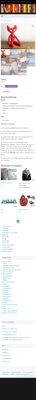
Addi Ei (5, 284)
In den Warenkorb (11, 86)
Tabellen (5, 280)
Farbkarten (6, 292)
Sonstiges (4, 302)
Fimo (4, 306)
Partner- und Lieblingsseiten (10, 311)
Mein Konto (3, 1)
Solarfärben (6, 298)
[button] (32, 25)
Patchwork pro (7, 294)
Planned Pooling (7, 274)
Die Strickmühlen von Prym (9, 334)
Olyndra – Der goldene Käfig (9, 329)
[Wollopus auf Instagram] (18, 221)
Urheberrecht (6, 309)
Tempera (26, 376)
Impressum (23, 1)
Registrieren (5, 349)
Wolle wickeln (6, 278)
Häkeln (5, 20)
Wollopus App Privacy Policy (9, 313)
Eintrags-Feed (5, 355)
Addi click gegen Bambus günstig (12, 270)
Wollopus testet (6, 261)
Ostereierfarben (7, 296)
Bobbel (5, 263)
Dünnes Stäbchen (7, 276)
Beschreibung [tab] (6, 91)
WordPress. (31, 376)
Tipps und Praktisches (8, 272)
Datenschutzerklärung (11, 1)
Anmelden (5, 352)
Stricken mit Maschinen (8, 282)
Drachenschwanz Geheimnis (10, 304)
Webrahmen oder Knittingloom (11, 265)
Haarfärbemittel (7, 300)
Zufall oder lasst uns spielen (9, 331)
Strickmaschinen (7, 288)
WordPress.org (6, 361)
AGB (18, 1)
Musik (3, 326)
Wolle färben (5, 290)
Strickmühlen (6, 286)
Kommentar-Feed (6, 358)
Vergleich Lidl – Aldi (8, 267)
